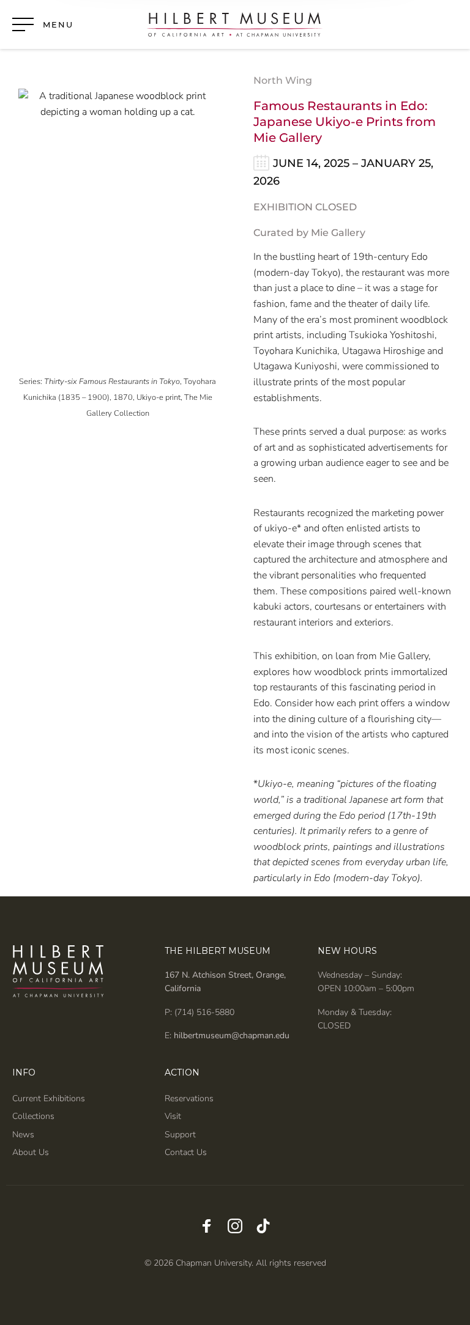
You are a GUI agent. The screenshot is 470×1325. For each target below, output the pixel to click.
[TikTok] (263, 1227)
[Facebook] (207, 1227)
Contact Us (186, 1152)
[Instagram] (235, 1227)
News (23, 1134)
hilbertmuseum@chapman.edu (230, 1035)
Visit (173, 1116)
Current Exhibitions (48, 1098)
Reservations (189, 1098)
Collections (33, 1116)
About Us (30, 1152)
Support (180, 1134)
